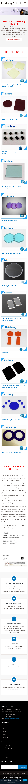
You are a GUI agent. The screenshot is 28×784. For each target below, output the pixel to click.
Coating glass (6, 756)
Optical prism (6, 753)
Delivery (14, 664)
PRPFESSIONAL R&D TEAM (14, 583)
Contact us (5, 737)
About (4, 731)
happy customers (14, 623)
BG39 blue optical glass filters (12, 253)
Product (5, 728)
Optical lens (6, 750)
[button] (1, 11)
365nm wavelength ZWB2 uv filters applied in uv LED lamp (14, 386)
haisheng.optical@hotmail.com (13, 718)
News (4, 734)
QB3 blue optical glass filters (11, 452)
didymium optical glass (9, 220)
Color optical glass (7, 745)
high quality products (14, 603)
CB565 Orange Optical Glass (11, 353)
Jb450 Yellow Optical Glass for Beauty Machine (12, 86)
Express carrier (14, 684)
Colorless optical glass (8, 748)
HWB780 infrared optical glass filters (12, 153)
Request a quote (14, 39)
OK (25, 779)
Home (4, 725)
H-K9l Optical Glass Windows (12, 286)
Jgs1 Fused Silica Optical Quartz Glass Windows (12, 319)
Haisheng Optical (11, 3)
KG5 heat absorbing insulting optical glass (11, 187)
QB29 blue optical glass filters (12, 420)
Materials (14, 644)
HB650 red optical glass (10, 119)
